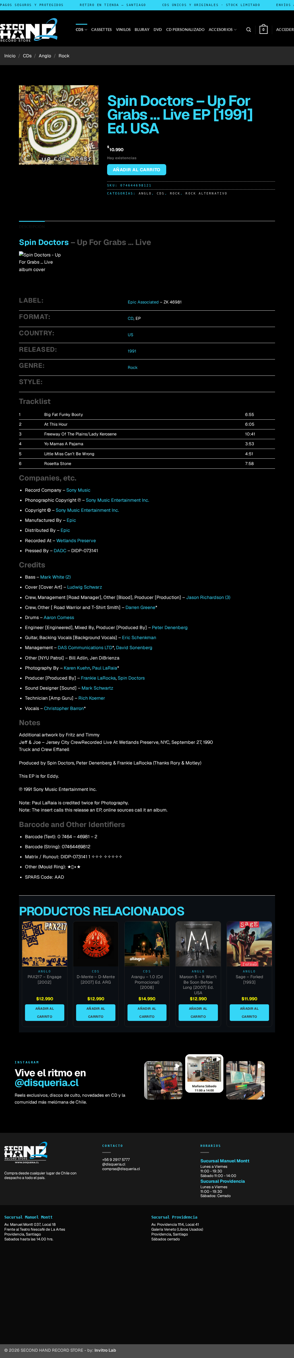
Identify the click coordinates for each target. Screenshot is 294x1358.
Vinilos (123, 29)
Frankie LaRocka (98, 678)
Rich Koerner (91, 698)
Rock (64, 56)
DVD (158, 29)
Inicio (10, 56)
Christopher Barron (64, 708)
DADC (60, 551)
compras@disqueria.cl (121, 1168)
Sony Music (78, 490)
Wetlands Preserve (76, 541)
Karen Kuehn (77, 668)
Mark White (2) (55, 577)
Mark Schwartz (97, 688)
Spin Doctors (44, 242)
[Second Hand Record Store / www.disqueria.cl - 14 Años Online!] (28, 30)
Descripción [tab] (32, 226)
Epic (71, 520)
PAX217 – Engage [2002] (44, 979)
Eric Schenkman (139, 638)
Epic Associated (143, 302)
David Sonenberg (134, 648)
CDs (80, 29)
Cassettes (101, 29)
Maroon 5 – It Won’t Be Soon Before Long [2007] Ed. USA (198, 984)
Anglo (45, 56)
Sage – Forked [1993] (249, 979)
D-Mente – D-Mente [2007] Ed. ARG (96, 979)
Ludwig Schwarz (84, 587)
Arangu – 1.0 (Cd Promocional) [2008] (147, 982)
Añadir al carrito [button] (44, 1012)
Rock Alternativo (206, 193)
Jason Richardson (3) (208, 597)
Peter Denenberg (170, 627)
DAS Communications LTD (85, 648)
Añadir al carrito (136, 170)
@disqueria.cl (46, 1082)
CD (131, 318)
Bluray (142, 29)
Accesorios (221, 29)
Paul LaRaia (104, 668)
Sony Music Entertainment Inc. (117, 500)
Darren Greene (140, 607)
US (130, 334)
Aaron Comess (59, 617)
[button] (248, 29)
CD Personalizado (185, 29)
